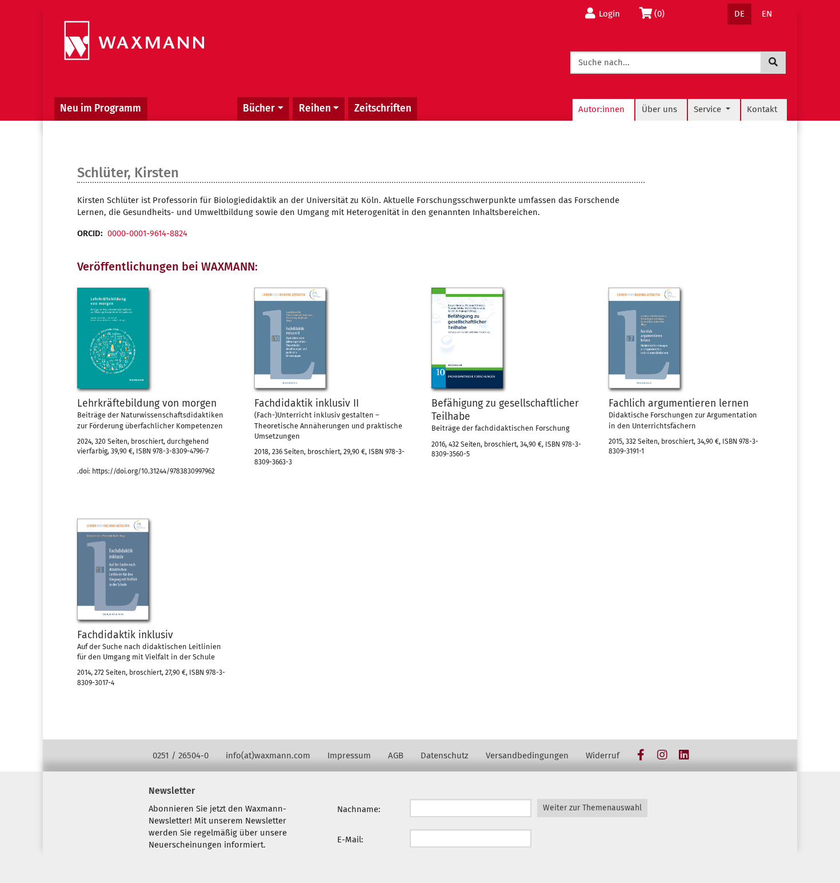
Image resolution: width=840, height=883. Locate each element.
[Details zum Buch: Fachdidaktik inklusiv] (113, 569)
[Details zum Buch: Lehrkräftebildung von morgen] (113, 338)
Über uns (659, 109)
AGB (395, 755)
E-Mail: (350, 839)
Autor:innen (601, 109)
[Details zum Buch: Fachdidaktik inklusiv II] (290, 338)
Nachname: (359, 809)
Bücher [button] (259, 108)
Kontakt (762, 109)
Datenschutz (445, 755)
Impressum (349, 755)
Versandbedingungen (527, 755)
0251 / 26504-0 (181, 755)
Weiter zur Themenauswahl (592, 808)
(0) (662, 13)
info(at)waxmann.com (268, 755)
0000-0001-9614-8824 (147, 233)
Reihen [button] (315, 108)
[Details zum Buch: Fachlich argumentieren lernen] (644, 338)
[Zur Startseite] (134, 40)
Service (708, 109)
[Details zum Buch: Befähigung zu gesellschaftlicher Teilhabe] (467, 338)
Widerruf (602, 755)
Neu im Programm (100, 108)
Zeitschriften (382, 108)
